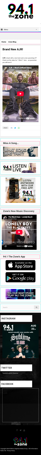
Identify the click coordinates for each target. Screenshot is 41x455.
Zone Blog (12, 42)
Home (3, 42)
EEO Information (33, 448)
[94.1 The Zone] (20, 11)
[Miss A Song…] (20, 152)
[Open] (20, 342)
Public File (3, 450)
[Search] (36, 307)
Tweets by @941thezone (10, 373)
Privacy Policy (11, 450)
